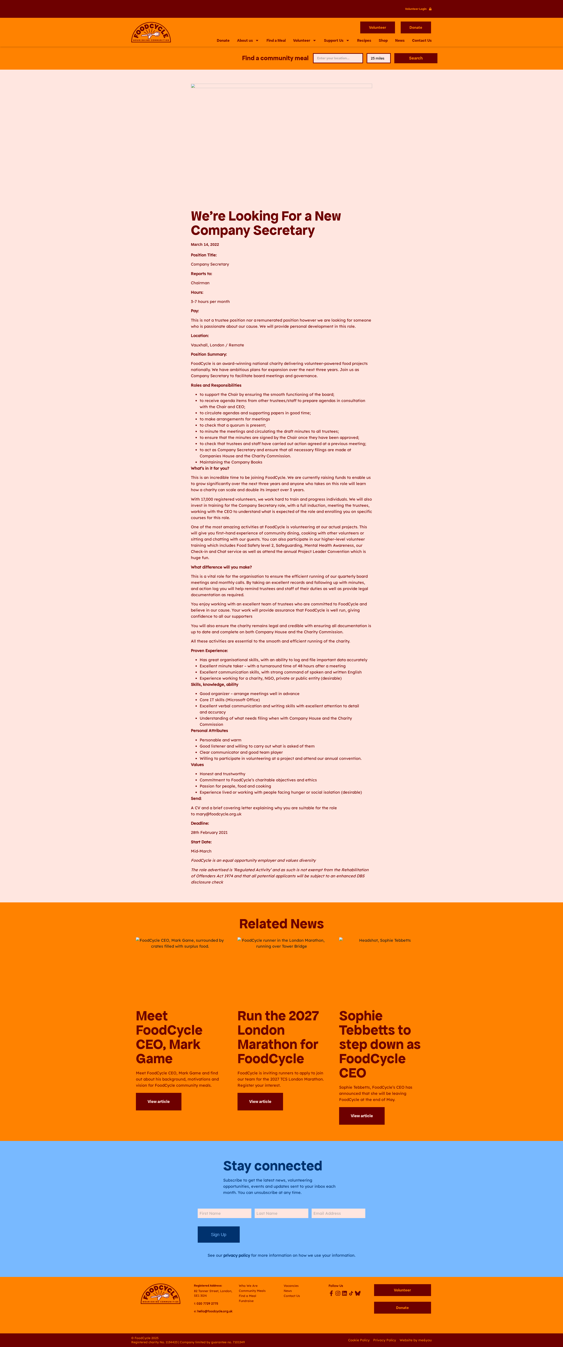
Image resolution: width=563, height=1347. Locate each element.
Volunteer (301, 40)
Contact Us (422, 40)
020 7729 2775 (207, 1303)
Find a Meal (276, 40)
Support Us (334, 40)
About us (245, 40)
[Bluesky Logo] (357, 1293)
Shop (383, 40)
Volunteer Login (416, 9)
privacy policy (236, 1255)
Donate (223, 40)
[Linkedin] (344, 1293)
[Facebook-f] (331, 1293)
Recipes (364, 40)
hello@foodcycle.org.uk (214, 1311)
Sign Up (218, 1234)
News (400, 40)
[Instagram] (338, 1293)
